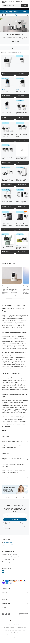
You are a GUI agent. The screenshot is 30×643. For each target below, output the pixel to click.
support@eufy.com (9, 542)
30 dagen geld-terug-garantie (12, 556)
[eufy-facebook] (6, 614)
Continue (24, 5)
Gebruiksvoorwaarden (10, 523)
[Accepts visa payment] (10, 583)
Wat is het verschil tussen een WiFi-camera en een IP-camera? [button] (12, 446)
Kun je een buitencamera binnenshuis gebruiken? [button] (13, 465)
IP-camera (5, 286)
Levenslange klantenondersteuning (13, 562)
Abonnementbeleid (11, 639)
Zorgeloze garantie (9, 559)
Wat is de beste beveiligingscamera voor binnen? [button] (12, 436)
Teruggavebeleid (10, 632)
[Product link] (8, 61)
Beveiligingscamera (10, 497)
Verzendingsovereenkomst (18, 630)
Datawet (21, 639)
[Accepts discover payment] (14, 581)
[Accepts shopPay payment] (3, 583)
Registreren (15, 519)
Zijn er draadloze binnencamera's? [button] (12, 441)
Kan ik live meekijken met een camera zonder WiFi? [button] (12, 453)
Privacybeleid (20, 523)
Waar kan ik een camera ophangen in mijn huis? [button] (13, 459)
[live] (5, 14)
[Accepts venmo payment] (7, 583)
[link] (15, 489)
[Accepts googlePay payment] (17, 581)
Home (3, 497)
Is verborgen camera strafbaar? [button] (11, 477)
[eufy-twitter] (9, 614)
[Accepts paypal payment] (24, 581)
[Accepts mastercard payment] (21, 581)
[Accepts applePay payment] (10, 581)
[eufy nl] (15, 14)
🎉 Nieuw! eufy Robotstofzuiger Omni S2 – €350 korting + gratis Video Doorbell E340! (14, 12)
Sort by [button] (14, 48)
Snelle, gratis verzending (10, 554)
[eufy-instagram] (3, 614)
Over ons (7, 630)
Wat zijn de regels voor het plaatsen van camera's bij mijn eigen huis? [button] (13, 471)
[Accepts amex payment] (7, 581)
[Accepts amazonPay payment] (3, 581)
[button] (27, 2)
